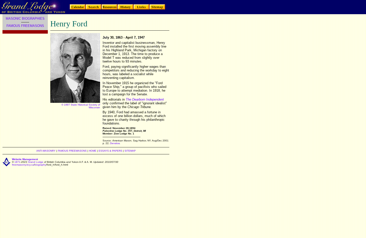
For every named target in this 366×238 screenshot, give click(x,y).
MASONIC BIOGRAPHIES (25, 18)
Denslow (115, 143)
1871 (17, 162)
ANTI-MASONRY (46, 150)
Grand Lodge (35, 162)
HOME (92, 150)
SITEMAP (130, 150)
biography (40, 164)
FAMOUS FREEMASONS (25, 26)
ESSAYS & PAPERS (110, 150)
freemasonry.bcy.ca (23, 164)
